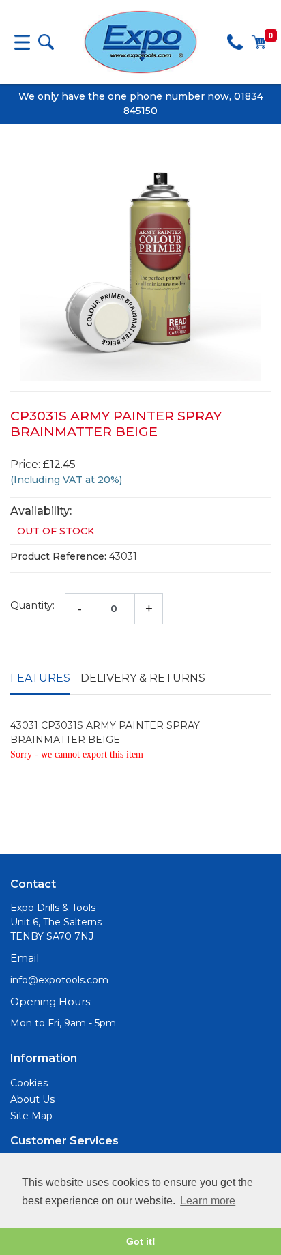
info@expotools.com (59, 980)
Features (40, 678)
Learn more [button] (207, 1201)
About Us (32, 1099)
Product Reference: (58, 556)
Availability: (41, 510)
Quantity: (32, 605)
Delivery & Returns (142, 678)
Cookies (29, 1083)
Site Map (31, 1116)
